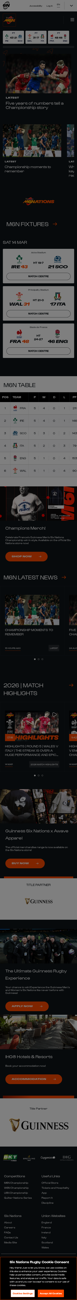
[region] (38, 1278)
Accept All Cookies (51, 1293)
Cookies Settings (23, 1293)
